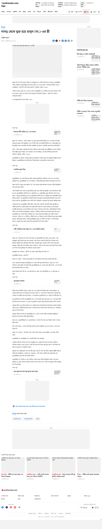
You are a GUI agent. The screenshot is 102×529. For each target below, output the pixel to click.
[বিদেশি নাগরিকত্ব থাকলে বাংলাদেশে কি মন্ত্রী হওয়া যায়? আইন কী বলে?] (60, 4)
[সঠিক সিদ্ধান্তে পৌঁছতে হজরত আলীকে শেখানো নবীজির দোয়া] (96, 71)
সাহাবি (37, 419)
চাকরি (44, 12)
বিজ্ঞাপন (40, 513)
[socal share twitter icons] (56, 42)
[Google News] (19, 507)
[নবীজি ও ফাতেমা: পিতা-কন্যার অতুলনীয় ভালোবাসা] (96, 118)
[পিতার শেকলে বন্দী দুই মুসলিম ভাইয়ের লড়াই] (63, 465)
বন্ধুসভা (69, 496)
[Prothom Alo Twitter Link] (7, 507)
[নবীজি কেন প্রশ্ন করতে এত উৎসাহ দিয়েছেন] (13, 465)
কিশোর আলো (21, 496)
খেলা (34, 12)
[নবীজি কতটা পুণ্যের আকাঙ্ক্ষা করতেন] (89, 465)
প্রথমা (19, 499)
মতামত (29, 12)
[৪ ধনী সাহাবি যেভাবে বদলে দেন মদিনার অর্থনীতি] (38, 465)
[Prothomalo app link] (84, 508)
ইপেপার (3, 499)
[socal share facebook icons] (53, 42)
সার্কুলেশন (46, 513)
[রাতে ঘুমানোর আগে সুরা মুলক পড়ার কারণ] (57, 372)
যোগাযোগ (61, 513)
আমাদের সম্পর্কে (32, 513)
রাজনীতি (15, 12)
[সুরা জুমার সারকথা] (57, 282)
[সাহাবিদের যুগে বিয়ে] (57, 171)
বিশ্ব (20, 12)
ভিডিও (56, 12)
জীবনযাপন (50, 12)
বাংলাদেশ (9, 12)
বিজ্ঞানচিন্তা (37, 496)
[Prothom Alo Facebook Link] (3, 507)
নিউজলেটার (68, 513)
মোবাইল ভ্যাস (37, 499)
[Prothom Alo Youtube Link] (16, 507)
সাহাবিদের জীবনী (28, 419)
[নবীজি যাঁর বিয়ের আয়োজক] (96, 105)
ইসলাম (3, 27)
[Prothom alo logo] (9, 491)
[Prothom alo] (12, 4)
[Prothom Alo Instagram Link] (12, 507)
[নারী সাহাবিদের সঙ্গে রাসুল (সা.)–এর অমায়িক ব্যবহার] (57, 230)
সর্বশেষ (3, 12)
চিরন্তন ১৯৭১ (87, 496)
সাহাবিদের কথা (17, 419)
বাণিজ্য (24, 12)
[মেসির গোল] (83, 4)
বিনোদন (39, 12)
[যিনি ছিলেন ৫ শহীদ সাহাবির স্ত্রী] (96, 58)
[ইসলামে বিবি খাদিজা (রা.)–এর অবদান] (57, 133)
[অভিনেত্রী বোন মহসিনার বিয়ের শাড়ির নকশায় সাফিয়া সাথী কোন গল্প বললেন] (37, 4)
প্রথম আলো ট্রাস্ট (54, 496)
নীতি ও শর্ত (53, 513)
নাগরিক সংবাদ (4, 496)
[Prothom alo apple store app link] (95, 508)
